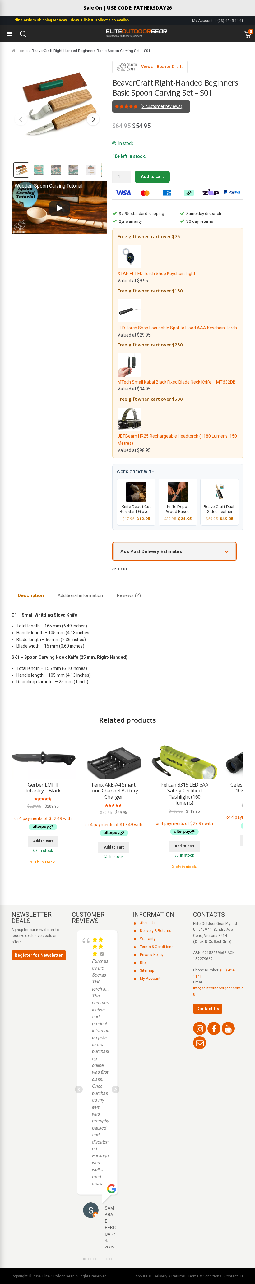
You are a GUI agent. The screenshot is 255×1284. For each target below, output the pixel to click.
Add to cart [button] (43, 841)
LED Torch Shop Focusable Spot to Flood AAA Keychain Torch (177, 327)
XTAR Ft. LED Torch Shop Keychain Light (156, 273)
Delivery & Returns (155, 931)
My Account (202, 21)
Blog (144, 963)
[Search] (23, 34)
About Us (147, 923)
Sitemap (147, 970)
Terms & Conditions (157, 947)
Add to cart (152, 176)
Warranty (147, 939)
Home (22, 51)
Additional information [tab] (80, 595)
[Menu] (9, 34)
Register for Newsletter (39, 955)
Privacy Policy (152, 954)
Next (93, 119)
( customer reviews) (161, 106)
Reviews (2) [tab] (129, 595)
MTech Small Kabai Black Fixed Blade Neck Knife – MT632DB (177, 382)
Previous (21, 119)
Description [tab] (31, 595)
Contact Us (207, 1008)
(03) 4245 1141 (230, 21)
